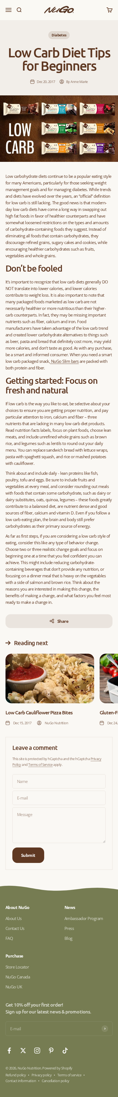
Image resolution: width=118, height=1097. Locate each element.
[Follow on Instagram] (37, 1050)
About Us (13, 918)
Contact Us (14, 928)
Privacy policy (42, 1074)
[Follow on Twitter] (23, 1050)
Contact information (20, 1080)
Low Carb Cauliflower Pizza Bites (38, 712)
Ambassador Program (83, 918)
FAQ (9, 938)
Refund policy (15, 1074)
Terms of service (69, 1074)
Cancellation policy (55, 1080)
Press (69, 928)
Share (62, 621)
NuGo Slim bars (64, 361)
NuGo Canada (17, 977)
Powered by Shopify (57, 1068)
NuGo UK (13, 986)
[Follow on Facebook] (9, 1050)
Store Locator (17, 967)
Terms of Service (40, 764)
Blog (68, 938)
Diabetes (59, 35)
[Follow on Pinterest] (51, 1050)
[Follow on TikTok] (65, 1050)
